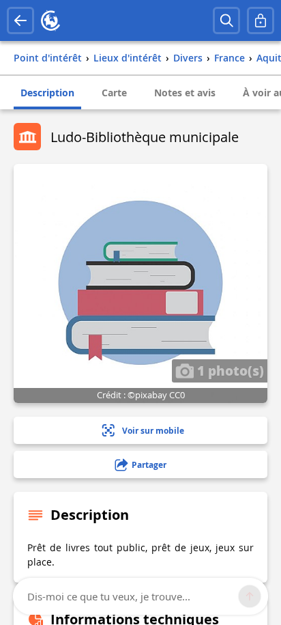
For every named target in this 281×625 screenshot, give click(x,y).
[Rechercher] (226, 20)
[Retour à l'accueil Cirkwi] (50, 20)
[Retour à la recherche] (20, 20)
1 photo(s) (229, 370)
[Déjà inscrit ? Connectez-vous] (260, 20)
